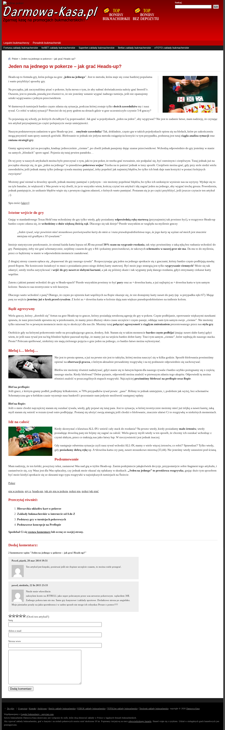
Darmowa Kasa (193, 708)
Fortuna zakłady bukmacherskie (21, 47)
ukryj (25, 203)
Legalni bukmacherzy (16, 42)
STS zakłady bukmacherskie (19, 52)
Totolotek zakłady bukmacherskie (154, 708)
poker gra (74, 491)
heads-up (37, 491)
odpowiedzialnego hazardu (139, 721)
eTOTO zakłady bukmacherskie (171, 47)
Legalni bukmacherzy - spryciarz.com (37, 714)
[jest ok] (13, 616)
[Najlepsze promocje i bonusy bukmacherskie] (114, 22)
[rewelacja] (24, 616)
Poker (11, 483)
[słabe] (10, 616)
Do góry (10, 708)
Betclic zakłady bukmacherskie (62, 708)
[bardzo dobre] (20, 616)
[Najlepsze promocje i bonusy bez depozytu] (145, 22)
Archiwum (42, 708)
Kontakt (32, 708)
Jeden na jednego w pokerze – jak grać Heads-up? (65, 66)
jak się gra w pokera (56, 491)
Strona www (14, 641)
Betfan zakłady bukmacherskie (134, 47)
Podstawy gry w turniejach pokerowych (41, 519)
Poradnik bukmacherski (47, 42)
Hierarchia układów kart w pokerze (39, 508)
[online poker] (13, 3)
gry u (28, 491)
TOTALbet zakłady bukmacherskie (122, 708)
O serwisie (22, 708)
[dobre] (17, 616)
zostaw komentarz (39, 532)
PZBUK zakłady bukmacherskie (91, 708)
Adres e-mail (14, 630)
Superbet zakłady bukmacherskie (96, 47)
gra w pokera (16, 491)
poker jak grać (90, 491)
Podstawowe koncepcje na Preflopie (39, 524)
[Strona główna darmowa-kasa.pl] (50, 21)
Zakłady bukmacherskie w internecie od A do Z (46, 513)
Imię (10, 620)
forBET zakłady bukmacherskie (58, 47)
